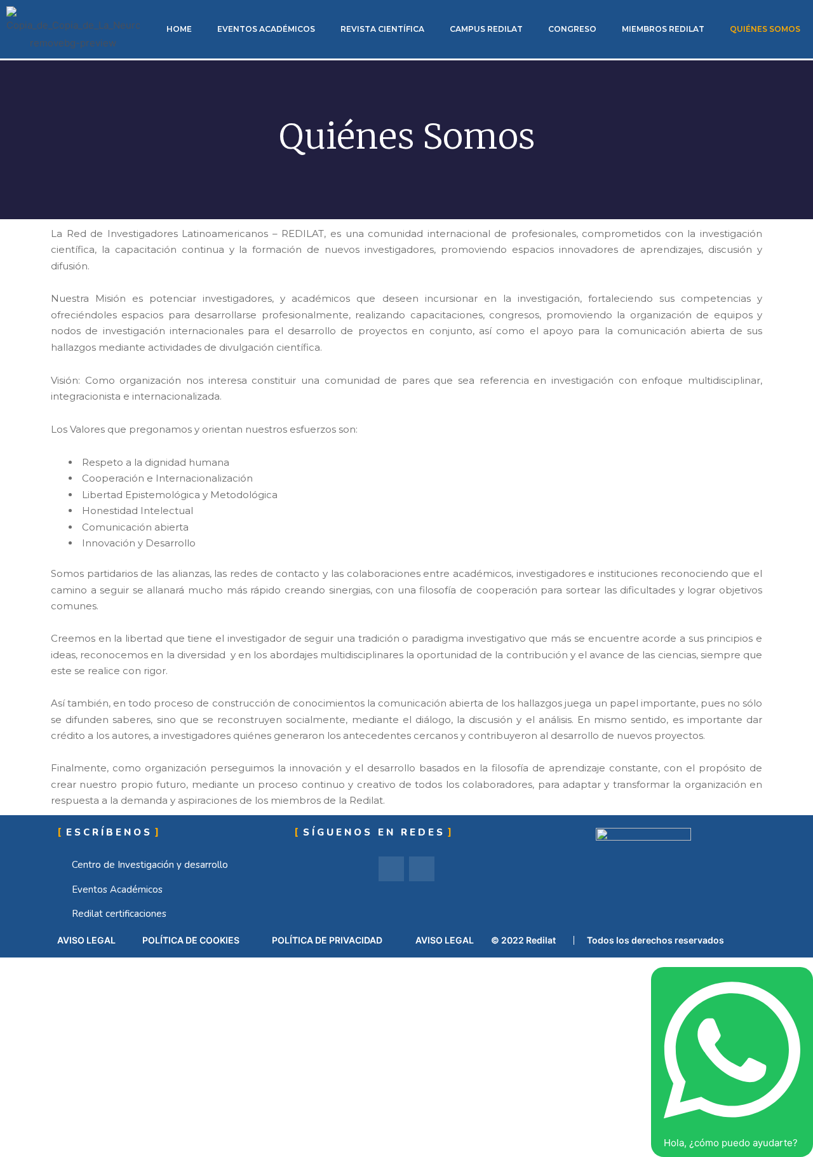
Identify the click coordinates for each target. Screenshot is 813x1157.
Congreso (572, 29)
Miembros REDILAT (663, 29)
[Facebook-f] (391, 869)
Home (179, 29)
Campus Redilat (486, 29)
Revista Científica (382, 29)
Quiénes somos (765, 29)
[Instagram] (421, 869)
